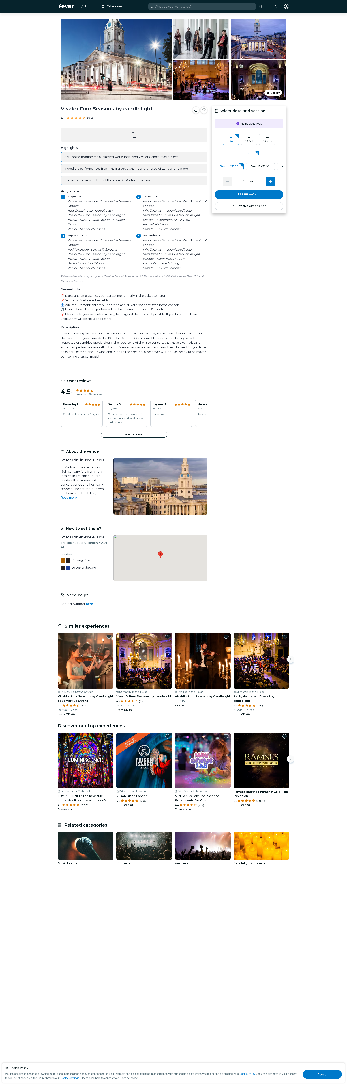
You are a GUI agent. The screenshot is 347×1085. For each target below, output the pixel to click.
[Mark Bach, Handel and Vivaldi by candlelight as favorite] (284, 636)
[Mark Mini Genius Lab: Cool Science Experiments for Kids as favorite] (226, 736)
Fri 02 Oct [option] (249, 139)
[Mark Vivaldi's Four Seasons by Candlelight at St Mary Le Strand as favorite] (109, 636)
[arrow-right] (282, 166)
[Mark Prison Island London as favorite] (167, 736)
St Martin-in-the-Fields (82, 537)
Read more (69, 497)
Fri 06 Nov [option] (267, 139)
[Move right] (290, 659)
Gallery (275, 92)
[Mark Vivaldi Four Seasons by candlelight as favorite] (203, 110)
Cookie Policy (247, 1073)
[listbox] (249, 139)
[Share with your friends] (196, 110)
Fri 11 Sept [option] (231, 139)
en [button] (266, 6)
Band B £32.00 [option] (260, 166)
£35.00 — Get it (249, 194)
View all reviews (134, 434)
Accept (322, 1074)
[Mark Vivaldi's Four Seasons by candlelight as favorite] (167, 636)
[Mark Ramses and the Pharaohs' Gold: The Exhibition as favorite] (284, 736)
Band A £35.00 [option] (229, 166)
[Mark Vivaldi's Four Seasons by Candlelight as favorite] (226, 636)
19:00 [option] (249, 154)
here (89, 604)
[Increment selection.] (270, 181)
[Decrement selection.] (227, 181)
